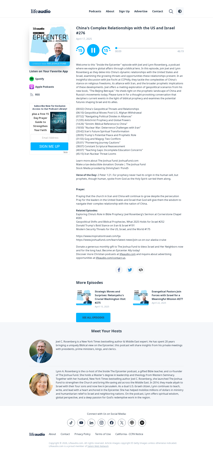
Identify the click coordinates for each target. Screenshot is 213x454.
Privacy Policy (82, 434)
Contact (157, 11)
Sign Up (124, 11)
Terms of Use (103, 434)
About (110, 11)
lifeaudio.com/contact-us (110, 258)
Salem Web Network (98, 446)
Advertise (141, 11)
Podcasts (95, 11)
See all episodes (93, 317)
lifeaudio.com (128, 254)
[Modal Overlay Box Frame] (49, 129)
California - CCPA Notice (129, 434)
